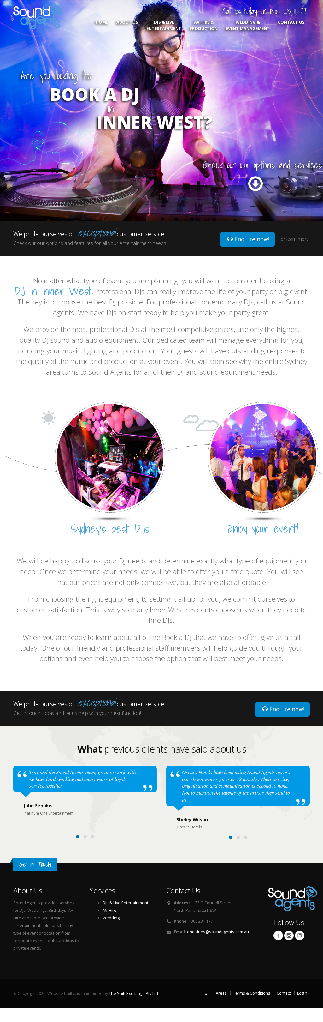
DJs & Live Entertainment (163, 25)
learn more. (298, 239)
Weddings (112, 918)
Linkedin (299, 935)
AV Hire (109, 910)
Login (302, 993)
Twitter (289, 935)
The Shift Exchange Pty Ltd (133, 993)
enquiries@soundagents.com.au (218, 932)
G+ (206, 993)
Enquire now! (251, 239)
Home (102, 22)
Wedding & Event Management (248, 25)
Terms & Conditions (251, 993)
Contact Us (291, 22)
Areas (221, 993)
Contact (284, 993)
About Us (127, 22)
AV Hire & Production (204, 25)
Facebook (278, 935)
